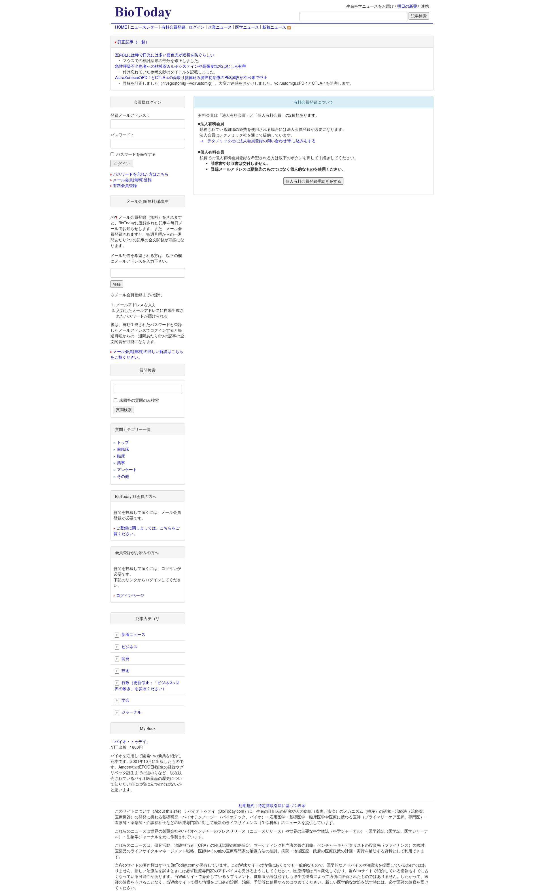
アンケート (127, 469)
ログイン (197, 27)
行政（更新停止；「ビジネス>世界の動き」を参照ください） (147, 685)
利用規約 (246, 805)
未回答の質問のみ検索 (139, 400)
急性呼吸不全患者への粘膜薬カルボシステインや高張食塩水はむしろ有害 (180, 66)
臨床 (121, 456)
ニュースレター (144, 27)
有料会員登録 (173, 27)
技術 (124, 670)
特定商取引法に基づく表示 (281, 805)
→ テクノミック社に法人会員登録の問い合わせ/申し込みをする (257, 140)
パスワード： (122, 134)
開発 (124, 658)
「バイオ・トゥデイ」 (130, 741)
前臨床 (123, 449)
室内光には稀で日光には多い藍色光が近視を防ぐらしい (164, 55)
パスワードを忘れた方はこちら (141, 174)
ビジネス (128, 646)
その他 (123, 476)
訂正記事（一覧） (133, 41)
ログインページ (130, 595)
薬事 (121, 462)
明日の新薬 (407, 6)
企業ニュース (220, 27)
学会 (124, 700)
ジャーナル (130, 712)
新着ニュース (274, 27)
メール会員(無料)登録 (132, 179)
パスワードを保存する (136, 154)
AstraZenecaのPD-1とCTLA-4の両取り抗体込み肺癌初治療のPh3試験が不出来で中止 (191, 77)
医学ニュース (247, 27)
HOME (121, 27)
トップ (123, 442)
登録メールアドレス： (130, 115)
